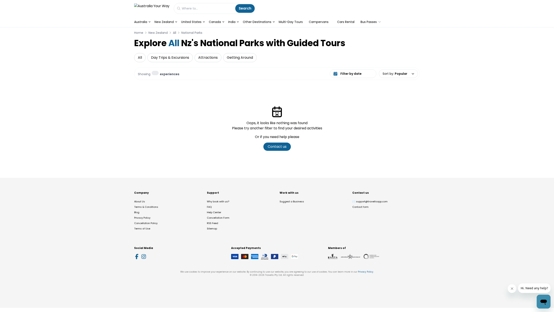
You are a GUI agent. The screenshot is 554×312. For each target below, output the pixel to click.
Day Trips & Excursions (170, 57)
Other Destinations (257, 22)
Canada (215, 22)
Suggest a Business (292, 201)
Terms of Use (142, 228)
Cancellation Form (218, 217)
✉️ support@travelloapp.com (370, 201)
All (174, 33)
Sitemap (212, 228)
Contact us (277, 146)
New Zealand (164, 22)
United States (191, 22)
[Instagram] (143, 256)
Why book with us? (218, 201)
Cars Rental (345, 22)
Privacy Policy (142, 217)
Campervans (319, 22)
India (231, 22)
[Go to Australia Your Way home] (151, 8)
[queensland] (371, 256)
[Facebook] (136, 256)
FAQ (209, 207)
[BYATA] (332, 256)
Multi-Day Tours (291, 22)
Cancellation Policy (146, 223)
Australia (140, 22)
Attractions (208, 57)
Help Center (214, 212)
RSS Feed (212, 223)
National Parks (191, 33)
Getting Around (240, 57)
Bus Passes (369, 22)
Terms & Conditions (146, 207)
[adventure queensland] (350, 256)
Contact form (360, 207)
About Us (139, 201)
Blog (136, 212)
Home (138, 33)
